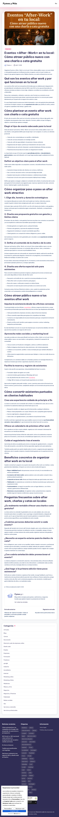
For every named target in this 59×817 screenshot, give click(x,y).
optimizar (24, 775)
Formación (7, 656)
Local (31, 764)
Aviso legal (43, 727)
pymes (23, 778)
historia (31, 758)
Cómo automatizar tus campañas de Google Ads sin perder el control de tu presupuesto (10, 730)
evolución (24, 753)
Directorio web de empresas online (14, 643)
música (28, 769)
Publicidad (7, 697)
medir (23, 769)
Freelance (6, 660)
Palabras (31, 775)
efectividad (32, 741)
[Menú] (56, 3)
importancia (24, 761)
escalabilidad (25, 750)
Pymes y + (19, 594)
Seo (5, 703)
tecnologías (31, 784)
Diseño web (7, 646)
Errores (30, 747)
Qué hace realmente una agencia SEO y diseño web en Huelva (10, 755)
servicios (24, 784)
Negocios (6, 690)
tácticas (34, 789)
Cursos (6, 636)
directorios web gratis (27, 738)
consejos (24, 733)
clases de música (26, 730)
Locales (24, 767)
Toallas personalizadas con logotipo (9, 749)
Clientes (34, 730)
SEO (29, 781)
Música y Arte (8, 687)
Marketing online (8, 677)
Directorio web (40, 812)
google (6, 663)
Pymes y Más (10, 3)
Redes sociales (8, 700)
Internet (6, 673)
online (30, 772)
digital (23, 736)
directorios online (31, 736)
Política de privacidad (46, 730)
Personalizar (8, 808)
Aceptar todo (14, 811)
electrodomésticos (26, 744)
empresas (24, 747)
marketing (30, 767)
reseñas (24, 781)
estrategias (33, 750)
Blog (5, 633)
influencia (32, 761)
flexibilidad (31, 753)
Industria (6, 666)
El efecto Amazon (7, 745)
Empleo (6, 650)
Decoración (7, 640)
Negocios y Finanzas (10, 693)
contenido (31, 733)
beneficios (24, 727)
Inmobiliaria (7, 670)
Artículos (6, 630)
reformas (30, 778)
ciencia (31, 727)
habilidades (24, 758)
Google (29, 755)
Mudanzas (7, 683)
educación (24, 741)
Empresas (8, 49)
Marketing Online (9, 680)
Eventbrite (32, 377)
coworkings (27, 307)
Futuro (23, 755)
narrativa (24, 772)
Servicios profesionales (10, 710)
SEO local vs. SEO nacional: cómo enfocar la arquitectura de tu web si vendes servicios (10, 739)
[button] (21, 602)
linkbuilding (24, 764)
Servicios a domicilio (10, 707)
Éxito (30, 792)
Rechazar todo (20, 808)
